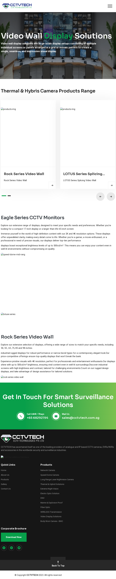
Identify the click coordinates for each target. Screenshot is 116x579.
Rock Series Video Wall (24, 174)
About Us (5, 475)
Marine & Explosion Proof (51, 503)
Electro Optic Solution (49, 493)
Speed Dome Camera (49, 475)
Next (111, 196)
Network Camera (47, 470)
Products (5, 479)
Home (3, 470)
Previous (100, 196)
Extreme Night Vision (49, 489)
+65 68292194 (37, 417)
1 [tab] (4, 195)
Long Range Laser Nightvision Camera (57, 479)
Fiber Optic (45, 507)
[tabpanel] (28, 144)
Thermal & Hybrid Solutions (52, 484)
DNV (42, 498)
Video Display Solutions (50, 516)
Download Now (14, 537)
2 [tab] (9, 195)
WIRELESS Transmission (51, 512)
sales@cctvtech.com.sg (80, 417)
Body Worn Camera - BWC (51, 521)
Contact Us (6, 489)
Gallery (4, 484)
